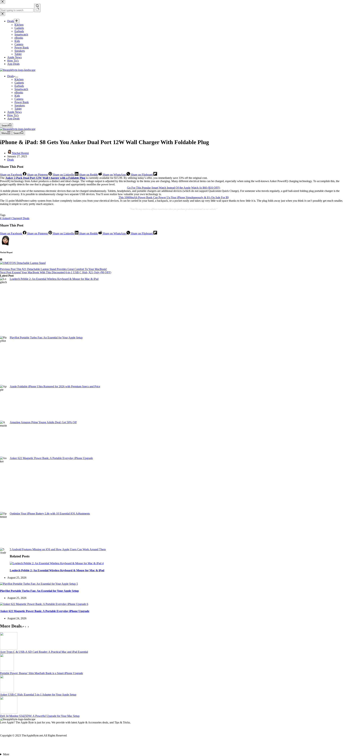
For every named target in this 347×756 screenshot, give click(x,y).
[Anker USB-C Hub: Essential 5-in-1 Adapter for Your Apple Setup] (7, 691)
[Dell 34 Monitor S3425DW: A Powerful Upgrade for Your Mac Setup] (8, 712)
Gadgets (19, 82)
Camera (18, 98)
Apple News (14, 112)
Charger (15, 218)
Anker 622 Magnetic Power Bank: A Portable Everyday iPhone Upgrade (51, 458)
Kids (17, 95)
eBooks (18, 92)
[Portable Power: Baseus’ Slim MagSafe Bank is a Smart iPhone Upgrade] (7, 669)
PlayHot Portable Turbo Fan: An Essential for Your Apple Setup (46, 337)
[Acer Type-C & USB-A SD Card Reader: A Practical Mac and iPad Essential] (8, 648)
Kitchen (18, 79)
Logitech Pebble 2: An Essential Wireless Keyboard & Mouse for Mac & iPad (54, 278)
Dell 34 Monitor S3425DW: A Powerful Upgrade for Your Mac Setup (40, 715)
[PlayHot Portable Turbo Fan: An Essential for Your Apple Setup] (39, 583)
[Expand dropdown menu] (16, 77)
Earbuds (19, 85)
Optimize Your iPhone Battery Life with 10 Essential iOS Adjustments (50, 513)
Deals (10, 76)
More (6, 754)
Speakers (19, 105)
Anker (4, 218)
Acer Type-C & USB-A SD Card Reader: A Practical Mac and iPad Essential (44, 651)
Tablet (18, 108)
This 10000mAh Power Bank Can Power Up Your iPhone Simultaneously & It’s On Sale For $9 (174, 197)
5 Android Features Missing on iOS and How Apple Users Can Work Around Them (58, 549)
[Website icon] (1, 259)
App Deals (13, 118)
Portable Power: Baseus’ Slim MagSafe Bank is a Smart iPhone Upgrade (41, 673)
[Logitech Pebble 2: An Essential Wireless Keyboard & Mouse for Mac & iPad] (57, 563)
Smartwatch (21, 89)
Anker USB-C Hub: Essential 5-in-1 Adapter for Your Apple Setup (38, 694)
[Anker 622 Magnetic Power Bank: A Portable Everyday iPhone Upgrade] (44, 604)
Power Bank (21, 102)
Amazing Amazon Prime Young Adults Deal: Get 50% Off (43, 422)
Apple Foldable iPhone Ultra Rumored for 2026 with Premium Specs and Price (55, 386)
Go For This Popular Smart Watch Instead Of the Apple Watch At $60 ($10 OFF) (173, 187)
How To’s (13, 115)
